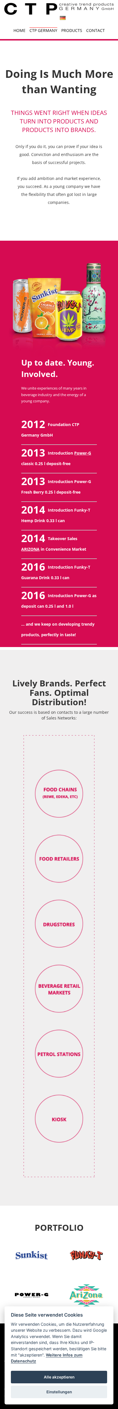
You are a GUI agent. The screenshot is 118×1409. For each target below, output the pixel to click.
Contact (95, 30)
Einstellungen (59, 1392)
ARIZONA (30, 549)
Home (19, 30)
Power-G (82, 453)
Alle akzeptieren (59, 1377)
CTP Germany (43, 30)
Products (71, 30)
